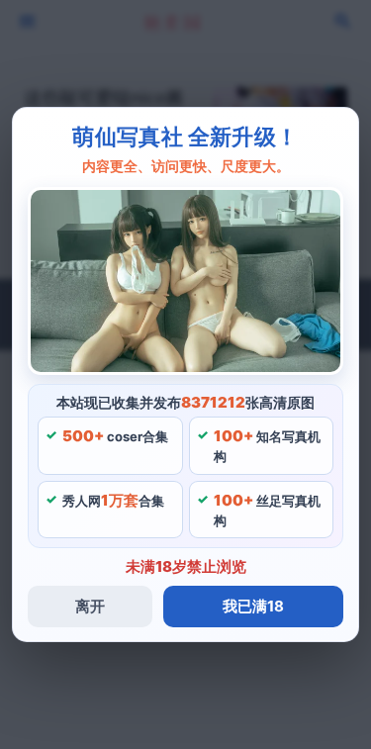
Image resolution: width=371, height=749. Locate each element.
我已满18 (253, 606)
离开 (90, 606)
